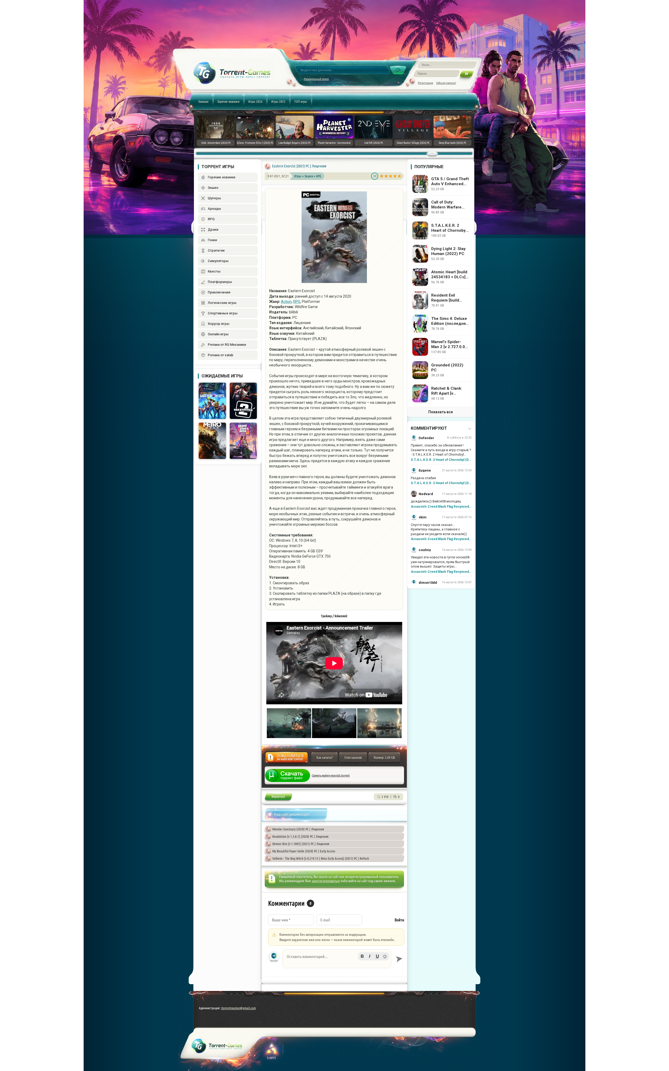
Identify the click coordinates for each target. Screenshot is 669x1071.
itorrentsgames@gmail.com (238, 1008)
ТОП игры (300, 101)
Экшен (309, 176)
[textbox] (336, 959)
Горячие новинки (228, 101)
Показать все (440, 412)
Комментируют (429, 428)
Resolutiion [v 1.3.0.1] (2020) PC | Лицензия (300, 836)
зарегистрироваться (326, 881)
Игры (297, 176)
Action (286, 301)
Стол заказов (353, 757)
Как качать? (324, 757)
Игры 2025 (278, 101)
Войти (399, 920)
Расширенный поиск (316, 78)
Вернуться (278, 797)
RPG (318, 176)
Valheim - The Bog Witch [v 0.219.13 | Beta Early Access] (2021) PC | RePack (320, 858)
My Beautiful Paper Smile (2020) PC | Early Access (303, 851)
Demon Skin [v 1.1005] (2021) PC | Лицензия (300, 844)
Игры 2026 (255, 101)
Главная (203, 101)
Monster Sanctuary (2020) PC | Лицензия (298, 829)
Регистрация (425, 82)
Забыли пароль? (446, 82)
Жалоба (286, 758)
